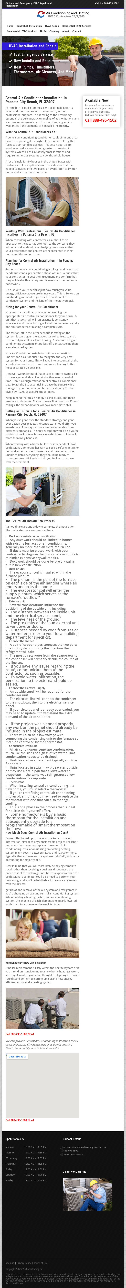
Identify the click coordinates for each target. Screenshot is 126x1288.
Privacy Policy (24, 1263)
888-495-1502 (111, 3)
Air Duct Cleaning (49, 31)
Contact (76, 31)
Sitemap (10, 1263)
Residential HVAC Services (76, 26)
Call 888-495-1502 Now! (20, 1034)
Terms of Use (41, 1263)
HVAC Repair (52, 26)
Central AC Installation (29, 26)
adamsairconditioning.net (74, 1155)
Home (10, 26)
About (65, 31)
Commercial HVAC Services (21, 31)
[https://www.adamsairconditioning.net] (63, 17)
